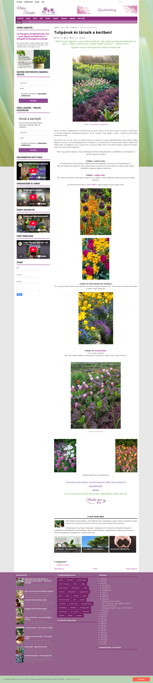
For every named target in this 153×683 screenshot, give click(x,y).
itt (96, 431)
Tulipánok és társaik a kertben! (111, 601)
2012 (102, 639)
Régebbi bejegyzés (131, 569)
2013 (102, 637)
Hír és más (81, 18)
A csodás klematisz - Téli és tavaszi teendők (39, 628)
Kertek (28, 18)
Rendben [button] (141, 679)
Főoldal (95, 569)
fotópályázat (72, 592)
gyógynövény (84, 592)
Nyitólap (19, 2)
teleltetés (73, 607)
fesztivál (61, 592)
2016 (102, 630)
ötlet (76, 38)
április (104, 596)
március (104, 599)
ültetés (70, 615)
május (104, 594)
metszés (76, 596)
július (104, 592)
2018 (102, 626)
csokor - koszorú (64, 584)
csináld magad (81, 580)
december (105, 585)
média (85, 596)
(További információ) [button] (72, 679)
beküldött (70, 580)
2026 (102, 579)
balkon (61, 580)
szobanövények (86, 603)
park (74, 600)
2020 (102, 621)
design (83, 584)
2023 (102, 614)
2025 (102, 581)
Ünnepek (72, 18)
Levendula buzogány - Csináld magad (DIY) (38, 655)
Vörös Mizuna (94, 124)
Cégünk (37, 2)
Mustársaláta (104, 124)
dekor (75, 584)
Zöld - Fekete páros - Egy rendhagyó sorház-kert (116, 603)
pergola (82, 600)
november (105, 588)
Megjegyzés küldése (63, 565)
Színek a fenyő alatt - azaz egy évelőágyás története (38, 618)
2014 (102, 635)
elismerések (75, 588)
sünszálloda (63, 607)
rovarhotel (62, 603)
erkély (85, 588)
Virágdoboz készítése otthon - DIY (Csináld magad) (38, 637)
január (104, 612)
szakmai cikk (73, 603)
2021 (102, 619)
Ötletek (47, 18)
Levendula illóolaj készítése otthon (36, 600)
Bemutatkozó (28, 2)
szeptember (106, 590)
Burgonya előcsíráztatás (109, 605)
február (104, 610)
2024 (102, 583)
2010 (102, 643)
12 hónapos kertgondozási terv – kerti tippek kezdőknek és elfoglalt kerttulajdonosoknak (33, 36)
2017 (102, 628)
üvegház (79, 615)
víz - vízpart (74, 611)
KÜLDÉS (33, 101)
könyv (68, 596)
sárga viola (99, 175)
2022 (102, 617)
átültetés (61, 615)
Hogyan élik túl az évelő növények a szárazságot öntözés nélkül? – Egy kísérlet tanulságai (38, 581)
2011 (102, 641)
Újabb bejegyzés (59, 569)
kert (73, 38)
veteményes (63, 611)
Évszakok (64, 18)
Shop (42, 2)
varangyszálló (84, 607)
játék (60, 596)
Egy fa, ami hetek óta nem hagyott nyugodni (39, 591)
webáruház (82, 38)
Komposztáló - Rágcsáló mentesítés (36, 647)
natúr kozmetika (64, 600)
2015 (102, 632)
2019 (102, 623)
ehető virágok (63, 588)
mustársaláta (100, 351)
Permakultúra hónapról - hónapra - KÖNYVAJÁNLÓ (117, 608)
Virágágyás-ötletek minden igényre (36, 608)
